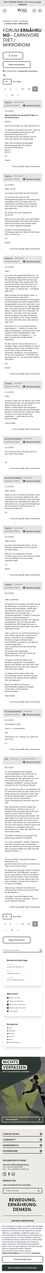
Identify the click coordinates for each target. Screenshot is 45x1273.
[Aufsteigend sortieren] (4, 75)
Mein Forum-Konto (15, 997)
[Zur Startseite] (23, 11)
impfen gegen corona (13, 973)
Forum (15, 21)
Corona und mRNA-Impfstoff (15, 980)
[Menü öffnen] (4, 11)
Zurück (13, 55)
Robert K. (9, 258)
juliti (6, 759)
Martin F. (8, 102)
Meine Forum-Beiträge (16, 1001)
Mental (10, 1039)
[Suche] (41, 950)
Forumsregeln (14, 1011)
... (6, 95)
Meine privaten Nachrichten (18, 1008)
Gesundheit (11, 1030)
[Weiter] (18, 95)
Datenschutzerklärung (11, 1253)
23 (36, 89)
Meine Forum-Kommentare (17, 1004)
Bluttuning (11, 1033)
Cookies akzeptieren (22, 1259)
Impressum (35, 1253)
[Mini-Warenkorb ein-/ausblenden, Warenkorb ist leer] (40, 10)
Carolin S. (8, 383)
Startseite (7, 21)
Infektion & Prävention (14, 1042)
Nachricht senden (33, 105)
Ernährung (24, 21)
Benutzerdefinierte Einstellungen (22, 1268)
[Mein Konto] (34, 10)
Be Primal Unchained (13, 438)
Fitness (10, 1028)
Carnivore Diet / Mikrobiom (14, 967)
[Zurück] (5, 89)
